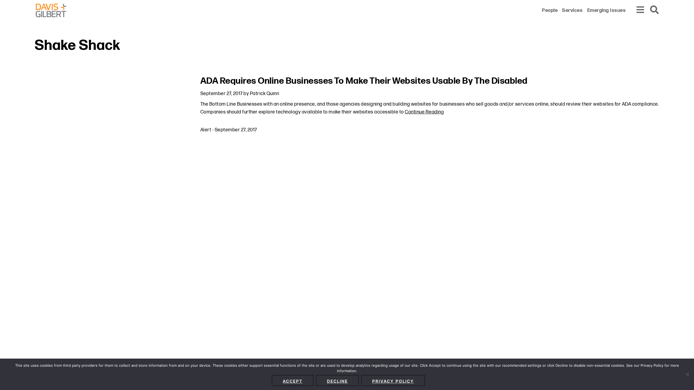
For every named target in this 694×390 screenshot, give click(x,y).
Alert (205, 130)
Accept (293, 381)
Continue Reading (424, 112)
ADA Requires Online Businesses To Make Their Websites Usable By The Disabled (364, 81)
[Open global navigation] (641, 10)
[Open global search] (654, 10)
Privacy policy (393, 381)
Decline (337, 381)
